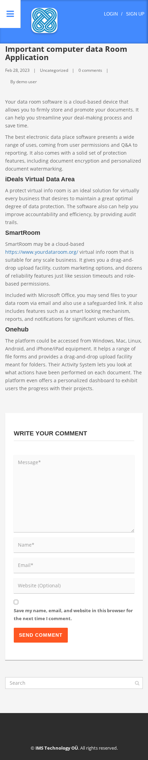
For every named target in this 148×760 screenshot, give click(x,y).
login (111, 14)
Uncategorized (54, 70)
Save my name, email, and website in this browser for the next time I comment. (73, 614)
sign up (135, 14)
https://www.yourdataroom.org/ (41, 252)
